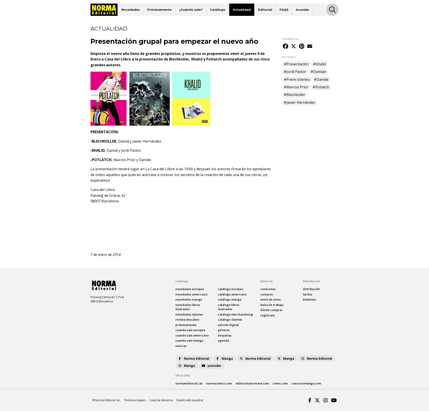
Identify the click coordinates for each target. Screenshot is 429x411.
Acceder (302, 9)
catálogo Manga (229, 299)
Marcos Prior (124, 159)
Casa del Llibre (118, 59)
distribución (311, 289)
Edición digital (228, 325)
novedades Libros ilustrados (187, 307)
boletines (309, 299)
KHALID (98, 150)
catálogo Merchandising (235, 314)
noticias (181, 346)
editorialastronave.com (252, 383)
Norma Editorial (196, 358)
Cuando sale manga (189, 340)
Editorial (265, 9)
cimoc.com (280, 383)
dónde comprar (271, 310)
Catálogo (217, 9)
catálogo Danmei (230, 320)
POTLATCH (101, 159)
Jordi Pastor (131, 150)
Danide (145, 159)
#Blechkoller (294, 94)
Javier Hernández (146, 141)
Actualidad (242, 9)
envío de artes (270, 299)
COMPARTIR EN (290, 39)
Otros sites (182, 375)
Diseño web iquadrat (189, 400)
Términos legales (135, 400)
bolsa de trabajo (272, 305)
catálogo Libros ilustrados (228, 307)
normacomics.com (219, 383)
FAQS (284, 9)
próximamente (185, 325)
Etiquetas (224, 335)
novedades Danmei (189, 314)
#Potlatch (321, 87)
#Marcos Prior (296, 87)
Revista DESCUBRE (187, 320)
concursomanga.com (306, 383)
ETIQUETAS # (289, 57)
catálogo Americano (232, 294)
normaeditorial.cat (188, 383)
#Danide (321, 79)
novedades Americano (191, 294)
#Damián (318, 71)
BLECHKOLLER (104, 141)
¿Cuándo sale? (191, 9)
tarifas (307, 294)
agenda (223, 340)
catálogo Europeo (230, 289)
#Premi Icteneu (297, 79)
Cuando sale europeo (190, 330)
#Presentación (296, 64)
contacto (266, 294)
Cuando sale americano (192, 335)
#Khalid (319, 64)
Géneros (224, 330)
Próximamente (159, 9)
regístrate (267, 315)
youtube (214, 365)
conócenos (267, 289)
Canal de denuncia (161, 400)
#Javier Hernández (299, 102)
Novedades (130, 9)
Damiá (123, 141)
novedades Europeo (189, 289)
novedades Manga (188, 299)
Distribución (311, 281)
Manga (227, 358)
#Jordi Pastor (295, 71)
